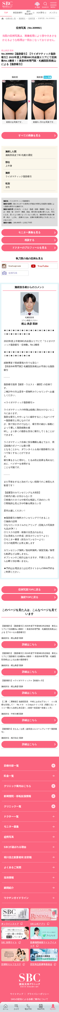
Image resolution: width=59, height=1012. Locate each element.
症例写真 (31, 18)
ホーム (5, 1009)
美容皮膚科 (17, 12)
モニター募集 (11, 826)
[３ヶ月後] (44, 99)
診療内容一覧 (11, 18)
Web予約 (40, 1009)
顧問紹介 (9, 887)
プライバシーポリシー (38, 994)
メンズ (52, 12)
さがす (16, 1009)
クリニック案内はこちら (17, 786)
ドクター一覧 (11, 816)
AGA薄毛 (40, 12)
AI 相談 (37, 7)
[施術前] (15, 99)
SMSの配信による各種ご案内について (29, 999)
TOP (6, 12)
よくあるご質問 (12, 867)
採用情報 (9, 877)
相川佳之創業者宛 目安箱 (18, 857)
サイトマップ (16, 994)
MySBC (53, 1009)
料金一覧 (9, 776)
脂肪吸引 (22, 18)
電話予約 (28, 1009)
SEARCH (45, 7)
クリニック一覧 (12, 806)
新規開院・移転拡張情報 (17, 796)
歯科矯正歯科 (28, 12)
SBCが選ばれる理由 (15, 847)
